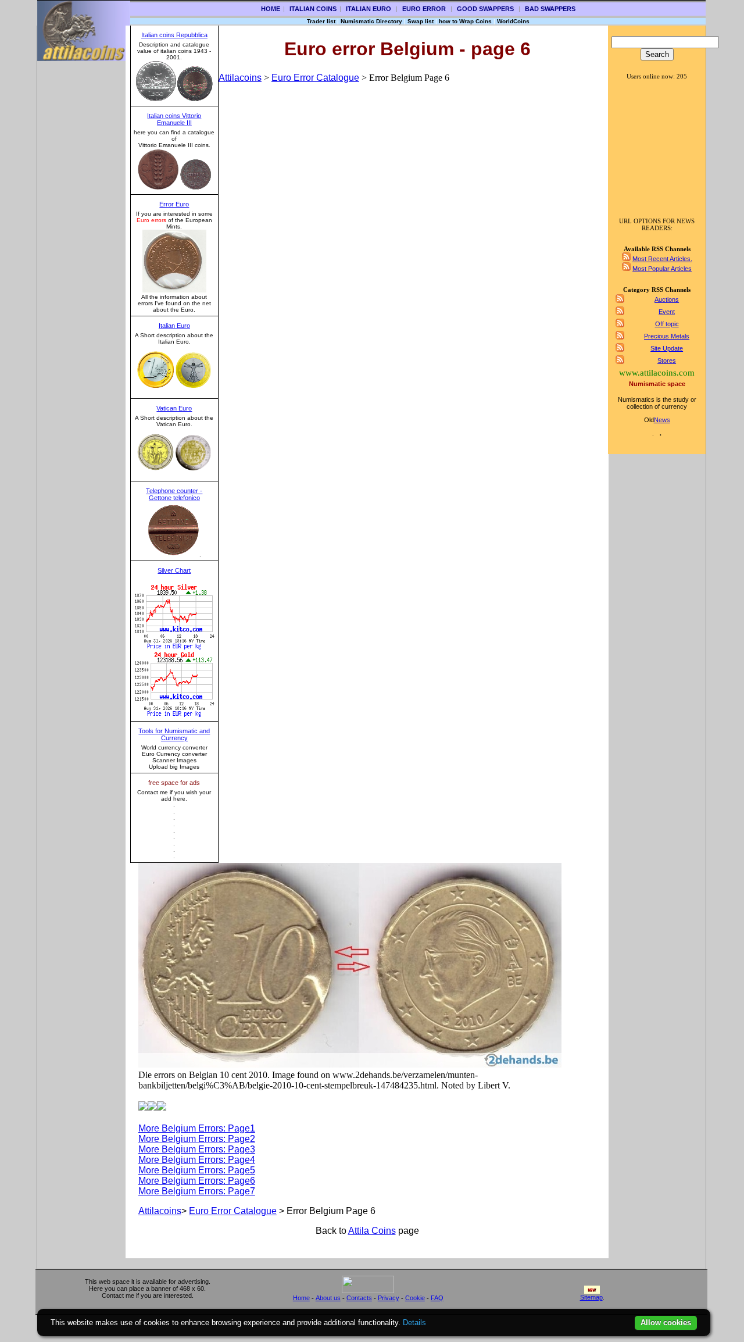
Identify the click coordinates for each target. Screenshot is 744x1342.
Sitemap (591, 1297)
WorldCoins (513, 21)
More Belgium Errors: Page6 (196, 1181)
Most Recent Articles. (662, 258)
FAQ (437, 1297)
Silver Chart (174, 570)
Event (667, 311)
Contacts (359, 1297)
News (662, 419)
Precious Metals (666, 336)
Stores (666, 360)
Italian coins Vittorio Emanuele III (174, 119)
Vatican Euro (174, 408)
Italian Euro (174, 325)
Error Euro (174, 204)
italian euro (368, 8)
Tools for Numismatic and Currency (174, 734)
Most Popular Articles (662, 268)
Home (270, 8)
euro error (424, 8)
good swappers (485, 8)
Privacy (388, 1297)
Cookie (415, 1297)
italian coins (313, 8)
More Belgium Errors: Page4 (196, 1160)
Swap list (420, 21)
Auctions (666, 299)
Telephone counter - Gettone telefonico (174, 494)
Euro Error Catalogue (315, 78)
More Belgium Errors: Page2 (196, 1139)
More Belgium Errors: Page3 (196, 1149)
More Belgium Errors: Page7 (196, 1191)
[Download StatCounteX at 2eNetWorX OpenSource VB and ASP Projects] (368, 1290)
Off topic (667, 323)
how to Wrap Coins (465, 21)
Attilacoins (240, 78)
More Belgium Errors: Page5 (196, 1170)
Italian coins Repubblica (174, 34)
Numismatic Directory (371, 21)
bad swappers (550, 8)
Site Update (666, 348)
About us (328, 1297)
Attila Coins (372, 1231)
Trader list (321, 21)
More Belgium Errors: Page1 (196, 1128)
